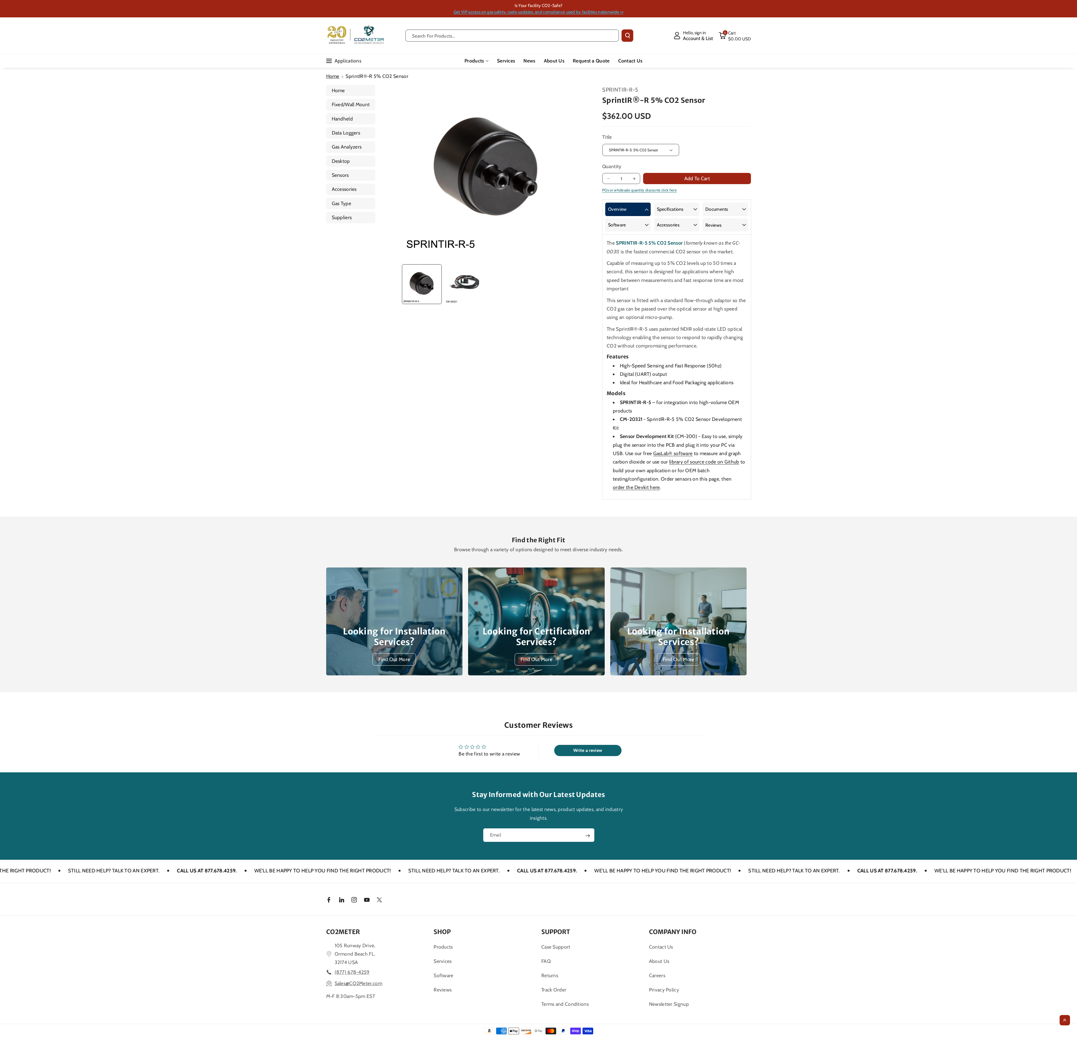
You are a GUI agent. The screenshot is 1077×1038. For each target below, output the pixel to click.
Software (617, 225)
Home (332, 76)
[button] (735, 35)
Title (607, 137)
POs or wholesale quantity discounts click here (639, 190)
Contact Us (661, 947)
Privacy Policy (664, 990)
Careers (657, 975)
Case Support (555, 947)
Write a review (587, 750)
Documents (716, 209)
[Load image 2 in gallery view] (465, 284)
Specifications (670, 209)
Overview (617, 209)
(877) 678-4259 (352, 972)
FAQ (546, 961)
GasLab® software (673, 453)
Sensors (340, 175)
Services (443, 961)
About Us (659, 961)
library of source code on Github (704, 462)
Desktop (341, 161)
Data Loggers (346, 133)
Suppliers (342, 217)
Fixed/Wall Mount (351, 104)
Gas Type (341, 203)
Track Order (553, 990)
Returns (549, 975)
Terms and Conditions (565, 1004)
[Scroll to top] (1064, 1020)
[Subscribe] (587, 835)
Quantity (611, 166)
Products (474, 61)
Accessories (344, 189)
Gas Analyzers (347, 147)
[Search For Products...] (627, 35)
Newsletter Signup (669, 1004)
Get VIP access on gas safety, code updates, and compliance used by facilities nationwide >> (538, 12)
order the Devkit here (636, 487)
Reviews (713, 225)
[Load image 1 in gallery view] (422, 284)
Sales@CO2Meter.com (358, 983)
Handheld (342, 119)
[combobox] (512, 35)
